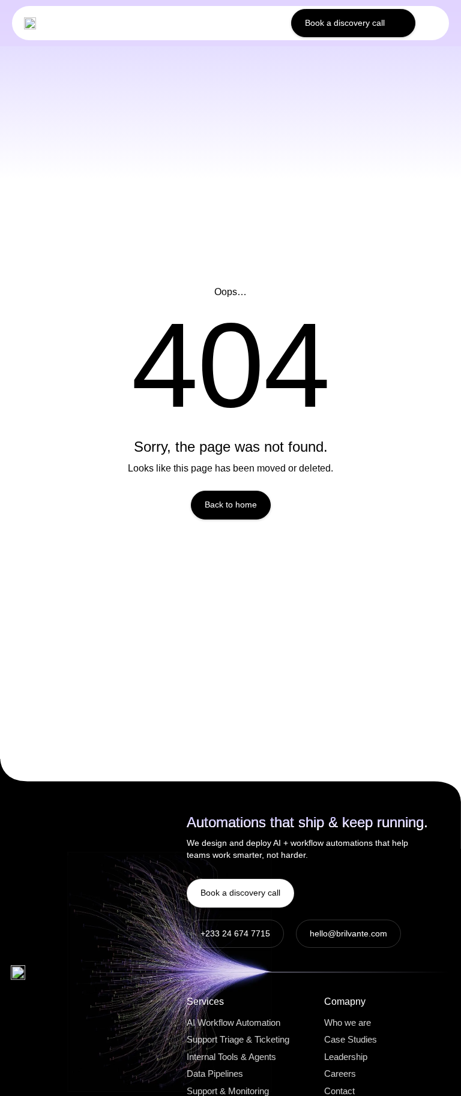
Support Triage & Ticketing (238, 1039)
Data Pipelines (215, 1073)
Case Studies (350, 1039)
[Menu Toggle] (432, 23)
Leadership (345, 1057)
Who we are (347, 1022)
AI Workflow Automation (233, 1022)
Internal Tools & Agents (231, 1057)
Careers (340, 1073)
